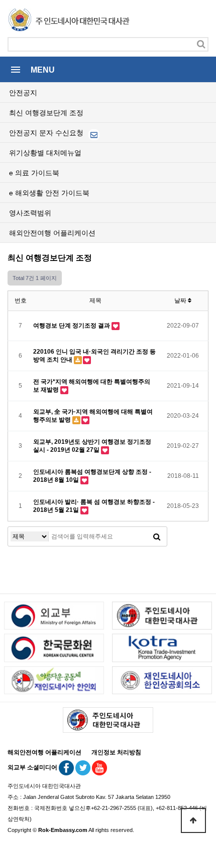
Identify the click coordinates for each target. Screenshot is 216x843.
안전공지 (23, 93)
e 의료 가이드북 (34, 173)
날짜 (181, 300)
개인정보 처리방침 (116, 752)
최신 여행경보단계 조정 (46, 113)
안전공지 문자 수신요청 (47, 133)
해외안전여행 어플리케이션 (52, 233)
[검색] (201, 44)
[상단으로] (193, 820)
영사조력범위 (30, 213)
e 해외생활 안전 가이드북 (49, 193)
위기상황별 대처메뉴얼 (45, 153)
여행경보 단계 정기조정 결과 (72, 325)
